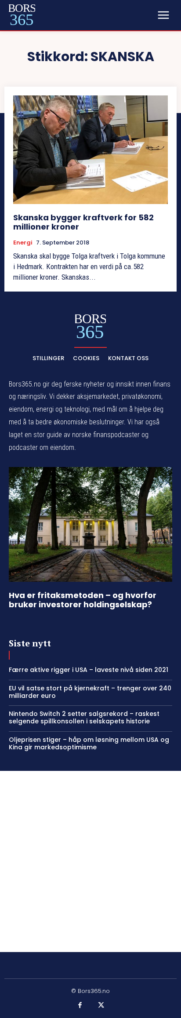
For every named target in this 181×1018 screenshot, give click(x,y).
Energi (23, 242)
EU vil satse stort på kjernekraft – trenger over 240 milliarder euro (90, 692)
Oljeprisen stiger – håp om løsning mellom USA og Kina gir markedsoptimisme (89, 743)
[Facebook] (80, 1005)
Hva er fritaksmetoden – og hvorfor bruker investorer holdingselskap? (82, 600)
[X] (101, 1005)
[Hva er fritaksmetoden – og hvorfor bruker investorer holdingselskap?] (90, 524)
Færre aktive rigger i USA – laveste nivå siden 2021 (88, 669)
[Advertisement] (90, 861)
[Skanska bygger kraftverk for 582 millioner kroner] (90, 149)
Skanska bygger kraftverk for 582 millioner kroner (83, 222)
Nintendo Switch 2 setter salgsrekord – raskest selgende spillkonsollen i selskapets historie (84, 717)
